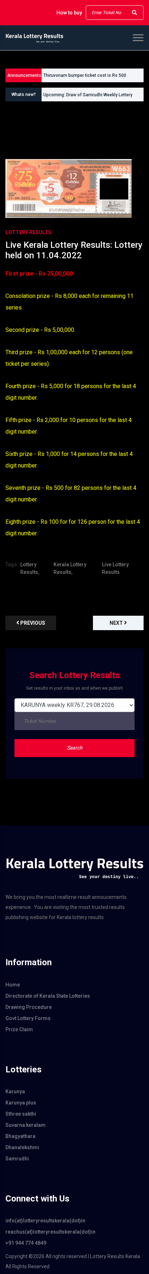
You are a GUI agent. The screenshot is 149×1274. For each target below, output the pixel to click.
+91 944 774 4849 (25, 1243)
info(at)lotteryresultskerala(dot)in (45, 1221)
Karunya (15, 1091)
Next (117, 623)
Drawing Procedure (28, 1007)
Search (74, 748)
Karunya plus (20, 1103)
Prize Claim (19, 1029)
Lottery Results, (29, 568)
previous (32, 623)
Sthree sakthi (20, 1114)
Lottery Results (28, 232)
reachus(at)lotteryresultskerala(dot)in (50, 1232)
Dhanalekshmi (22, 1147)
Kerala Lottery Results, (70, 568)
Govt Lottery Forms (28, 1018)
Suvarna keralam (25, 1125)
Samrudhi (17, 1158)
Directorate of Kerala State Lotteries (47, 996)
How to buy (69, 13)
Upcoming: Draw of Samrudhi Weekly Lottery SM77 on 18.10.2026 (87, 96)
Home (12, 985)
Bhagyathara (20, 1136)
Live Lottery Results (115, 568)
